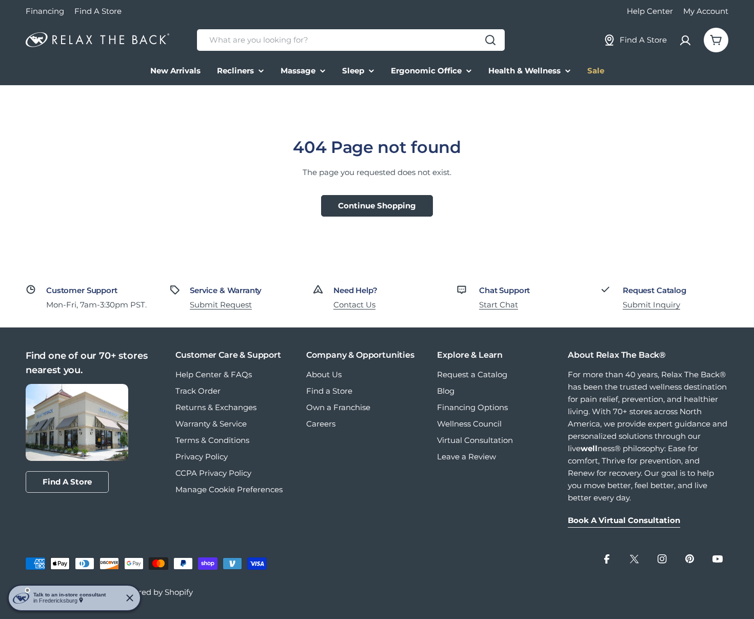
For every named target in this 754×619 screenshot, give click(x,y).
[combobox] (351, 40)
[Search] (490, 40)
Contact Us (354, 305)
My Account (705, 11)
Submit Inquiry (651, 305)
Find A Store (98, 11)
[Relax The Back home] (97, 40)
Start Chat (498, 305)
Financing (45, 11)
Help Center (650, 11)
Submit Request (221, 305)
